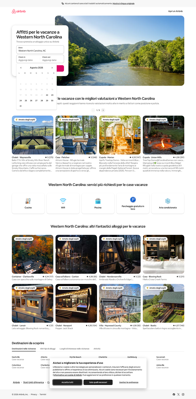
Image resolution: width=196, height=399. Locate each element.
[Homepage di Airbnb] (19, 11)
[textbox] (28, 60)
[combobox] (40, 50)
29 (47, 100)
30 (52, 100)
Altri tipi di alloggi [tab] (47, 349)
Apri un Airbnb (175, 11)
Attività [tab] (97, 349)
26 (31, 100)
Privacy (34, 394)
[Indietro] (93, 110)
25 (26, 100)
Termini (43, 394)
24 (21, 100)
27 (36, 100)
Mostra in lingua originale (123, 3)
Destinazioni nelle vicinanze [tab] (24, 349)
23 (52, 95)
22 (47, 95)
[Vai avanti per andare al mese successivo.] (52, 68)
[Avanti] (103, 110)
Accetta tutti (67, 382)
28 (42, 100)
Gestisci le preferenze (128, 382)
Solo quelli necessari (98, 382)
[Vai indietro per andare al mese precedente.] (21, 68)
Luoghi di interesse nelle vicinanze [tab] (74, 349)
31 (21, 106)
